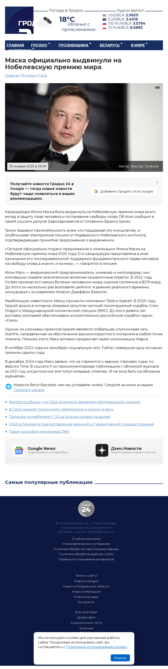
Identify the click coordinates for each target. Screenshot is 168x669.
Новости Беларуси (86, 591)
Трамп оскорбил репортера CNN (39, 432)
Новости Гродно (86, 581)
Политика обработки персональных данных (86, 549)
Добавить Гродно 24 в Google (126, 191)
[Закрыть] (157, 182)
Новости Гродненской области (86, 586)
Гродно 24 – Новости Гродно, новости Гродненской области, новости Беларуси (19, 20)
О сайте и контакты (86, 538)
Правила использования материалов (86, 559)
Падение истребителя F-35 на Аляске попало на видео (59, 417)
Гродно (39, 45)
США (42, 75)
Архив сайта (86, 617)
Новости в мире (86, 596)
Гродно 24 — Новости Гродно (86, 508)
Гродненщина (73, 45)
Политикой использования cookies (96, 647)
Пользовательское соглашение (86, 543)
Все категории (86, 612)
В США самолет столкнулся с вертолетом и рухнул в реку (61, 409)
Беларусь (110, 45)
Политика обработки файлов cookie (86, 554)
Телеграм (86, 628)
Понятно (120, 658)
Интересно (20, 51)
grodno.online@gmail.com (96, 531)
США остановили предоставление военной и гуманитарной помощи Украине (81, 424)
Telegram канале (29, 390)
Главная (15, 45)
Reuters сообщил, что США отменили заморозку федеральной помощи (74, 402)
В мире (138, 45)
